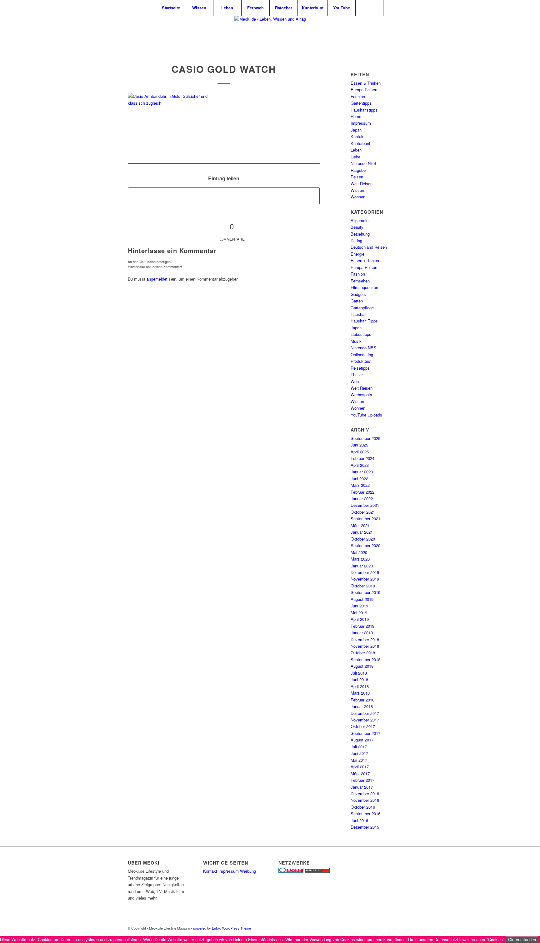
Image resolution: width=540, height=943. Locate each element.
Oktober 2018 (363, 653)
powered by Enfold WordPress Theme (222, 928)
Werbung (248, 871)
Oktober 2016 (363, 807)
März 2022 (360, 485)
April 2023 (360, 465)
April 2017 (360, 767)
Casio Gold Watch (224, 69)
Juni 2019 (359, 606)
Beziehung (360, 234)
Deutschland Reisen (369, 247)
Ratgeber (359, 170)
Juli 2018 (359, 673)
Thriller (357, 374)
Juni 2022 (359, 478)
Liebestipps (361, 334)
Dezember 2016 (365, 793)
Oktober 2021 (363, 512)
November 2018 (365, 646)
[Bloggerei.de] (290, 871)
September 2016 (365, 813)
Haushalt (359, 314)
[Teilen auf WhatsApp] (223, 196)
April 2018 (360, 686)
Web (355, 381)
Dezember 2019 (365, 572)
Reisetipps (360, 368)
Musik (356, 341)
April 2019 (360, 619)
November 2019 (365, 579)
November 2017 (365, 720)
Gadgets (358, 294)
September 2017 (365, 733)
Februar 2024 (362, 458)
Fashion (358, 96)
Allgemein (359, 220)
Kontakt (358, 136)
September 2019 (365, 592)
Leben (356, 150)
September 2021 (365, 518)
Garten (357, 301)
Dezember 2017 (365, 713)
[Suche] (369, 8)
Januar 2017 (362, 787)
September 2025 (365, 438)
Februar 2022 (362, 492)
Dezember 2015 (365, 827)
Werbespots (361, 394)
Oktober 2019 (363, 586)
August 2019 (362, 599)
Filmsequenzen (364, 287)
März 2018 (360, 693)
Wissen (357, 190)
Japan (356, 130)
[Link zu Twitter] (388, 31)
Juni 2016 (359, 820)
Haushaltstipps (364, 110)
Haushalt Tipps (364, 321)
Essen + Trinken (365, 260)
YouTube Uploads (366, 415)
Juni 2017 (359, 753)
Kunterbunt (360, 143)
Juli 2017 (359, 747)
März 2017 (360, 773)
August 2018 (362, 666)
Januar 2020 (362, 566)
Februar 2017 (362, 780)
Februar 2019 (362, 626)
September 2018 (365, 659)
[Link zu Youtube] (398, 31)
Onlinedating (362, 354)
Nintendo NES (363, 163)
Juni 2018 (359, 679)
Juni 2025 (359, 445)
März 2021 (360, 525)
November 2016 (365, 800)
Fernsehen (360, 281)
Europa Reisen (364, 89)
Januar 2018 (362, 706)
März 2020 (360, 559)
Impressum (361, 123)
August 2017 (362, 740)
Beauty (357, 227)
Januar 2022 (362, 498)
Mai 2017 (359, 760)
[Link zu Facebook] (407, 31)
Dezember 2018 (365, 639)
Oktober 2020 (363, 539)
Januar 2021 (362, 532)
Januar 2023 (362, 472)
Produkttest (361, 361)
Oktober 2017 (363, 726)
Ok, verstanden (522, 939)
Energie (357, 254)
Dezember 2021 (365, 505)
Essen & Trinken (366, 83)
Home (356, 116)
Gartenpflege (362, 308)
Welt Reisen (361, 184)
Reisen (357, 177)
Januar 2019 (362, 633)
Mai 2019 (359, 613)
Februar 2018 (362, 700)
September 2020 (365, 545)
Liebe (355, 157)
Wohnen (358, 197)
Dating (356, 240)
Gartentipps (361, 103)
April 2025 (360, 452)
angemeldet (157, 279)
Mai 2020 (359, 552)
